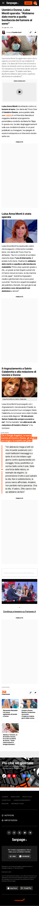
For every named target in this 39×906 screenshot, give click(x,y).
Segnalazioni (15, 797)
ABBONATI (28, 3)
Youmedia (5, 797)
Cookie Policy (6, 800)
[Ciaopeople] (19, 900)
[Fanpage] (19, 839)
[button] (35, 32)
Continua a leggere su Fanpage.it (19, 611)
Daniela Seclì (16, 32)
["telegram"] (29, 776)
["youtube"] (14, 776)
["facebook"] (24, 776)
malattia (8, 115)
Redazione (5, 803)
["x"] (19, 776)
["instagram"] (9, 776)
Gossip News (6, 687)
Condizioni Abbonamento (22, 800)
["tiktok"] (4, 776)
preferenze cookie (17, 803)
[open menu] (2, 3)
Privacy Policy (27, 797)
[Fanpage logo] (12, 3)
